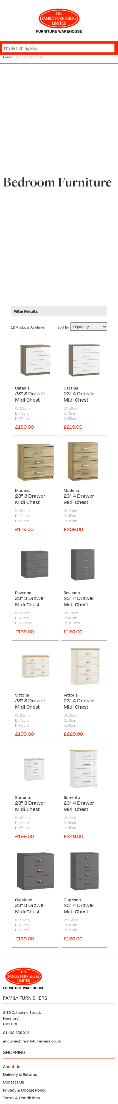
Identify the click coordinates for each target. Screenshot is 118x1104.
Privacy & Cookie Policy (24, 1089)
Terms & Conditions (21, 1097)
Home (7, 57)
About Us (11, 1066)
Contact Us (13, 1081)
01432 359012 (16, 1032)
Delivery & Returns (20, 1074)
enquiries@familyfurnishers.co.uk (32, 1041)
